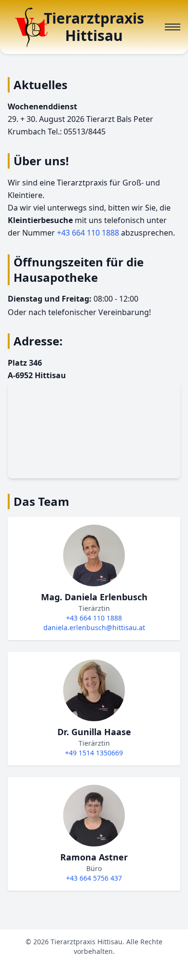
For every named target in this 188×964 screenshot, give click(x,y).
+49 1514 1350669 (94, 752)
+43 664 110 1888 (88, 232)
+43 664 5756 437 (94, 878)
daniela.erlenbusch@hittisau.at (94, 627)
